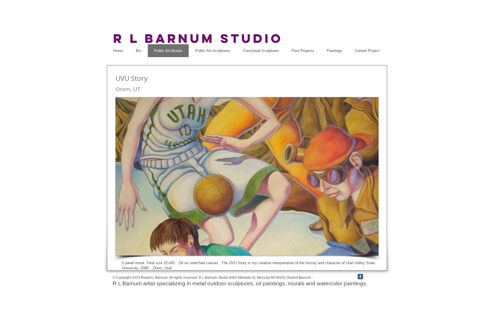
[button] (247, 176)
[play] (365, 250)
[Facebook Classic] (360, 276)
